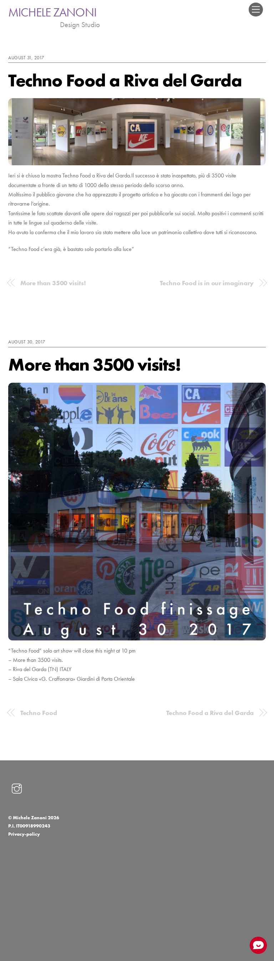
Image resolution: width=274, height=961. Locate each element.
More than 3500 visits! (53, 283)
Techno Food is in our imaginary (207, 283)
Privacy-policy (24, 834)
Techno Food (38, 713)
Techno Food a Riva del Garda (125, 80)
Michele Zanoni (30, 818)
